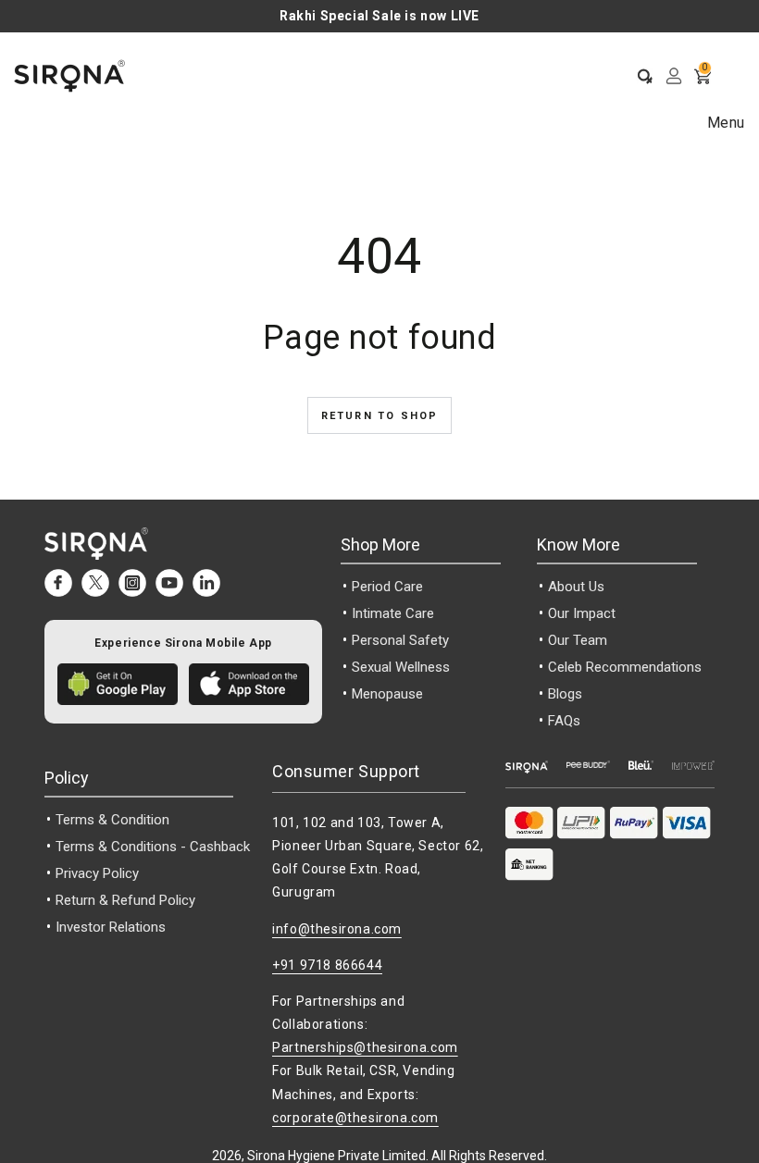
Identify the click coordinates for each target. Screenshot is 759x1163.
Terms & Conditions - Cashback (153, 846)
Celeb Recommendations (625, 667)
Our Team (577, 640)
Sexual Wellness (401, 667)
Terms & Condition (112, 819)
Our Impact (582, 613)
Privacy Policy (97, 873)
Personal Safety (400, 640)
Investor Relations (111, 927)
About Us (576, 586)
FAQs (564, 720)
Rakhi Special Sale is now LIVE (379, 15)
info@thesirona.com (337, 929)
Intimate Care (393, 613)
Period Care (387, 586)
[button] (639, 76)
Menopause (387, 694)
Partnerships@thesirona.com (365, 1047)
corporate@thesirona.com (355, 1117)
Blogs (565, 694)
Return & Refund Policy (125, 900)
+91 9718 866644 (327, 965)
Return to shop (380, 416)
